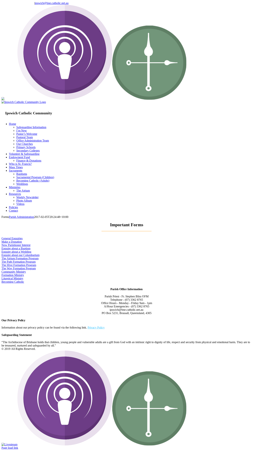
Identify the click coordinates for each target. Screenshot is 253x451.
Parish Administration (21, 216)
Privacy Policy (96, 327)
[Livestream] (9, 98)
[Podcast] (64, 98)
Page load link (9, 447)
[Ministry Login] (149, 98)
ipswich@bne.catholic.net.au (52, 3)
